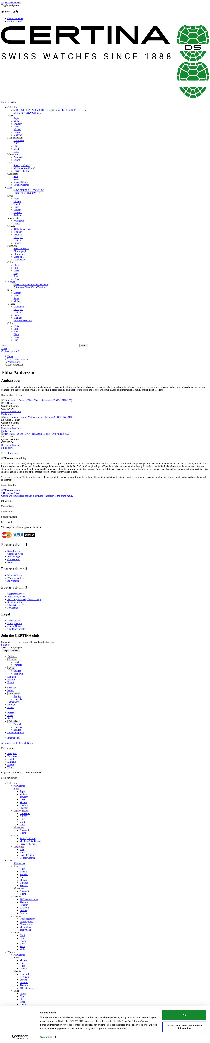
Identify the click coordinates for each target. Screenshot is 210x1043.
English (17, 670)
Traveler (18, 124)
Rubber (17, 243)
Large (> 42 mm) (22, 171)
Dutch (17, 662)
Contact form (13, 559)
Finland (11, 679)
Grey (16, 273)
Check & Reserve (16, 605)
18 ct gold (18, 237)
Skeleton (18, 135)
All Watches (13, 580)
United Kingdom (15, 732)
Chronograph (20, 251)
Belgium (12, 659)
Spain (10, 715)
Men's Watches (14, 575)
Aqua (16, 118)
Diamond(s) (19, 306)
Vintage (17, 121)
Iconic (17, 179)
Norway (11, 704)
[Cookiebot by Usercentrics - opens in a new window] (19, 1037)
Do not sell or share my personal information (184, 1026)
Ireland (10, 690)
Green (17, 270)
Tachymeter (19, 259)
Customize (46, 1037)
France (10, 682)
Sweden (11, 718)
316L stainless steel (23, 229)
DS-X (16, 146)
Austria (10, 656)
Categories (19, 846)
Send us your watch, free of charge (24, 599)
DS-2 (16, 148)
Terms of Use (13, 620)
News (10, 562)
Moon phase (20, 256)
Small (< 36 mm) (22, 165)
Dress (16, 126)
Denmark (11, 676)
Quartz (17, 160)
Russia (10, 712)
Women (11, 281)
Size (16, 835)
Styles (16, 788)
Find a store (7, 414)
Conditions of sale (16, 629)
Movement (19, 827)
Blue (16, 268)
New (16, 176)
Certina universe (15, 18)
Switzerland (14, 721)
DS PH (17, 143)
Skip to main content (11, 2)
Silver (16, 276)
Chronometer (20, 254)
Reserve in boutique (11, 411)
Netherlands (13, 702)
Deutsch (18, 724)
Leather (17, 240)
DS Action (19, 140)
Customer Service (16, 594)
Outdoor (18, 132)
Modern (17, 129)
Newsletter (12, 607)
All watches (19, 785)
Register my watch (16, 596)
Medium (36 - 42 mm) (24, 168)
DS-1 (16, 151)
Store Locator (14, 551)
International (13, 737)
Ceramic (18, 234)
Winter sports (13, 362)
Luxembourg (14, 693)
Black (16, 265)
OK (184, 1015)
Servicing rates (14, 602)
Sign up (5, 644)
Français (18, 664)
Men (9, 187)
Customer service (15, 21)
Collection (12, 107)
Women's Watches (16, 578)
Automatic (19, 157)
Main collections (22, 810)
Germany (11, 687)
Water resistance (21, 248)
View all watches (9, 453)
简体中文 (18, 673)
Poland (10, 707)
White (16, 279)
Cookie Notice (14, 626)
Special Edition (21, 182)
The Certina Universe (17, 359)
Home (10, 356)
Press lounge (13, 556)
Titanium (18, 232)
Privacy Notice (14, 623)
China (11, 668)
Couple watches (21, 184)
